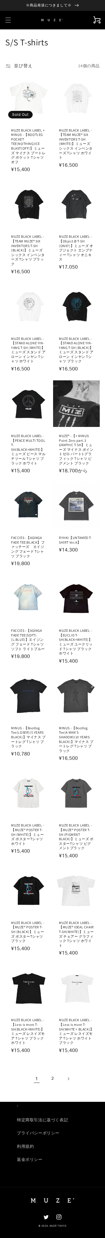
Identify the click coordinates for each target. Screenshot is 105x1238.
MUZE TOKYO (58, 1226)
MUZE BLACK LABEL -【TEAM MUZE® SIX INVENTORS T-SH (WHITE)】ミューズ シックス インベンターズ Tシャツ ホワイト (76, 144)
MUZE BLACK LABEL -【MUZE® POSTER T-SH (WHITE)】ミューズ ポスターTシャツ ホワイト (27, 834)
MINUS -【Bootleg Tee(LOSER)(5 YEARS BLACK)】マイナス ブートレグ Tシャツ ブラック (28, 737)
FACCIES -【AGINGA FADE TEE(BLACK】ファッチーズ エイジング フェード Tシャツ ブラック (28, 546)
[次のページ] (68, 1078)
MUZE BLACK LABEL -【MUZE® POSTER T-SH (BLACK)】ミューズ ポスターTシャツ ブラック (27, 931)
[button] (8, 20)
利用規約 (25, 1147)
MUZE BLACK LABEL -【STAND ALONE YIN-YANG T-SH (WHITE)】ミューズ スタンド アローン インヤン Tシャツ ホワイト (28, 349)
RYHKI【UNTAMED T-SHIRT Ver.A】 (75, 539)
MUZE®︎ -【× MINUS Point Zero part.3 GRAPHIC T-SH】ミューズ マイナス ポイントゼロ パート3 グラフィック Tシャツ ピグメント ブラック (76, 449)
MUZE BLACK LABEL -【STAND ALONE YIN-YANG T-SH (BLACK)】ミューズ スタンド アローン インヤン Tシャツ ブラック (76, 349)
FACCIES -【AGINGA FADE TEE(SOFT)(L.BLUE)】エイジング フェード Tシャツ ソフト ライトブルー (28, 639)
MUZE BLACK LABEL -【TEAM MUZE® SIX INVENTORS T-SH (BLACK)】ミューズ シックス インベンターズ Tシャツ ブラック (28, 250)
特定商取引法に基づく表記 (42, 1120)
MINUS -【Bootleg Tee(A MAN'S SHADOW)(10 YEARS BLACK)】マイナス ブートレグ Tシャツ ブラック (76, 739)
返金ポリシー (30, 1160)
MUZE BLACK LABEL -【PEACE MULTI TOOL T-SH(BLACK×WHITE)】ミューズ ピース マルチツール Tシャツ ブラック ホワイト (28, 449)
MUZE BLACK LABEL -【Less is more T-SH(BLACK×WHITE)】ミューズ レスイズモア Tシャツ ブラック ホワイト (28, 1031)
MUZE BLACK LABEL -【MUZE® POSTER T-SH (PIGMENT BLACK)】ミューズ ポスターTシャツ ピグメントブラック (76, 836)
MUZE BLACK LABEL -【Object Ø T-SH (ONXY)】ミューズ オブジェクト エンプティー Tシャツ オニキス (76, 247)
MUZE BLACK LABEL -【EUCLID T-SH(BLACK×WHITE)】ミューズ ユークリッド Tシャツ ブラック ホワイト (76, 641)
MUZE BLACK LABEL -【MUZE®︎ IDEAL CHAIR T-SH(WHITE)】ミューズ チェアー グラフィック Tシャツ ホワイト (76, 934)
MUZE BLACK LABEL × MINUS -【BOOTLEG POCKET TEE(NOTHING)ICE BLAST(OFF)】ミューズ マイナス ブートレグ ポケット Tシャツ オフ (28, 146)
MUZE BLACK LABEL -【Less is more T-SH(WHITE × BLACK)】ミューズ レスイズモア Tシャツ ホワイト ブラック (76, 1031)
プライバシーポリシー (38, 1133)
